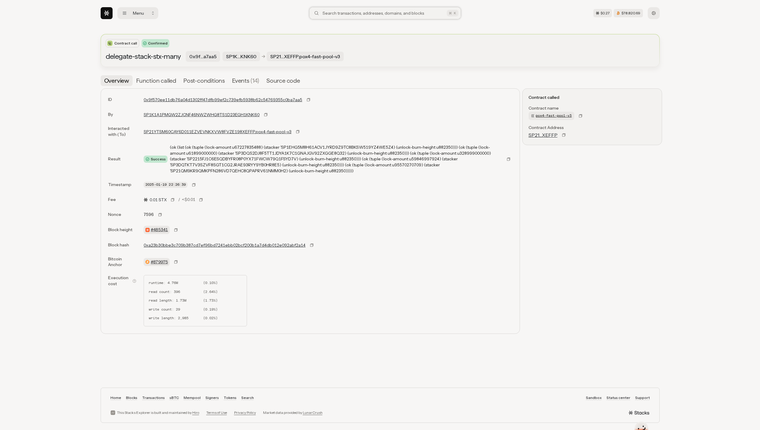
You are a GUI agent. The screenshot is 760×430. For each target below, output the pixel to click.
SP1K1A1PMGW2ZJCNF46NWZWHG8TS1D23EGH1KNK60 (202, 114)
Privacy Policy (245, 412)
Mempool (192, 397)
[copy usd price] (201, 200)
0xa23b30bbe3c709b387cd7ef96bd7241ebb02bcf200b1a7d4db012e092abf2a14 (224, 245)
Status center (618, 397)
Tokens (230, 397)
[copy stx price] (172, 200)
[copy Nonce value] (160, 215)
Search (247, 397)
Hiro (195, 412)
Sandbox (594, 397)
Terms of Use (216, 412)
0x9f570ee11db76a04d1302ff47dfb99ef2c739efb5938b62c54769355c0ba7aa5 (223, 99)
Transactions (153, 397)
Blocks (131, 397)
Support (642, 397)
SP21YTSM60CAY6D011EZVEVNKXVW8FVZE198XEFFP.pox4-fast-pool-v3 (217, 131)
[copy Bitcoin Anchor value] (176, 262)
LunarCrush (313, 412)
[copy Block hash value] (312, 245)
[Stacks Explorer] (107, 13)
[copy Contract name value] (580, 116)
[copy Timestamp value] (194, 185)
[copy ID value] (308, 100)
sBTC (174, 397)
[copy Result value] (508, 159)
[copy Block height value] (176, 230)
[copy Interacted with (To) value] (298, 132)
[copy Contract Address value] (564, 135)
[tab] (117, 80)
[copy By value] (266, 115)
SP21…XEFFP (543, 135)
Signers (212, 397)
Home (115, 397)
